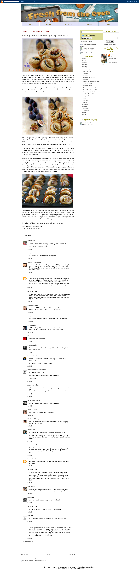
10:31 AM (30, 312)
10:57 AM (30, 321)
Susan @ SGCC (32, 409)
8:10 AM (29, 301)
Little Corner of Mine (33, 400)
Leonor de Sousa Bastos (35, 369)
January (85, 110)
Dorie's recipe (41, 150)
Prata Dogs (86, 79)
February (86, 108)
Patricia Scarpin (32, 356)
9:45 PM (29, 249)
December (86, 69)
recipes (38, 228)
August (85, 96)
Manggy (29, 240)
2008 (83, 66)
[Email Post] (40, 226)
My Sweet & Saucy (33, 419)
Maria (29, 336)
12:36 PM (30, 332)
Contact (108, 24)
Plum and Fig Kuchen (89, 77)
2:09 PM (29, 366)
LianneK (30, 459)
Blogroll (88, 24)
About (48, 24)
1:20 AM (29, 426)
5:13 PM (29, 538)
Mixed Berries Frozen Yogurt (90, 87)
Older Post (71, 555)
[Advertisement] (88, 156)
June (84, 100)
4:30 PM (29, 521)
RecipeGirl (30, 305)
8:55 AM (29, 441)
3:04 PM (29, 503)
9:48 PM (29, 397)
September (86, 75)
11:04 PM (30, 493)
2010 (83, 62)
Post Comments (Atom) (33, 558)
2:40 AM (29, 258)
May (84, 102)
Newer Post (24, 555)
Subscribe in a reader (86, 41)
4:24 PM (29, 381)
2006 (83, 114)
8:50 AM (29, 483)
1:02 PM (29, 341)
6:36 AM (29, 287)
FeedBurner (113, 44)
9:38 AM (29, 512)
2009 (83, 64)
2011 (83, 60)
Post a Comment (28, 541)
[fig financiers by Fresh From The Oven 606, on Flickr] (47, 72)
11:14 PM (30, 415)
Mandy (111, 54)
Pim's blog (63, 150)
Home (30, 24)
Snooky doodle (32, 276)
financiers (32, 228)
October (85, 73)
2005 (83, 117)
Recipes (68, 24)
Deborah (30, 345)
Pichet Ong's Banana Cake (90, 89)
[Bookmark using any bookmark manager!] (89, 46)
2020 (83, 58)
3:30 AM (29, 272)
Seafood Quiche (87, 85)
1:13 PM (29, 352)
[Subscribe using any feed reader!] (87, 48)
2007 (83, 112)
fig (27, 228)
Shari (29, 497)
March (85, 106)
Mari (28, 515)
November (86, 71)
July (84, 98)
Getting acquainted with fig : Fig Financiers (45, 36)
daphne (29, 429)
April (84, 104)
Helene (29, 325)
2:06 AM (29, 466)
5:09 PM (29, 455)
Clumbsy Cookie (32, 262)
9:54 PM (29, 406)
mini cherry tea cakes (39, 161)
